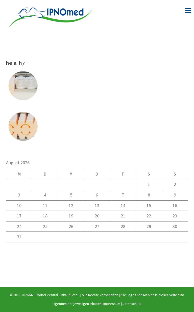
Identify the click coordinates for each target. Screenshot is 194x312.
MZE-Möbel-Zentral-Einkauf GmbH (54, 295)
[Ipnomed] (50, 17)
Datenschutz (132, 303)
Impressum (111, 303)
